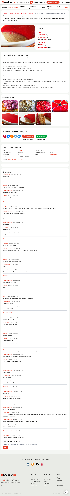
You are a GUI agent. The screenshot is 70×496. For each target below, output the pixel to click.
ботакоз (6, 333)
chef (5, 343)
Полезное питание (48, 477)
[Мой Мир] (19, 136)
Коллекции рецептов (49, 7)
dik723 (5, 195)
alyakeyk (6, 259)
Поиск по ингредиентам (39, 2)
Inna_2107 (6, 386)
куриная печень (41, 31)
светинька (6, 365)
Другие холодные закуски (14, 159)
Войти (5, 447)
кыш (5, 269)
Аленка (9, 485)
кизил (39, 45)
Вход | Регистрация (65, 2)
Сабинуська (7, 396)
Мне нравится (29, 136)
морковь (40, 32)
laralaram (6, 227)
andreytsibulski (7, 301)
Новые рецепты (34, 479)
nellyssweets (7, 174)
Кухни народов (59, 7)
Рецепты (10, 7)
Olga (5, 206)
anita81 (5, 338)
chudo (5, 317)
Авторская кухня (47, 479)
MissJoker (6, 349)
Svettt (5, 179)
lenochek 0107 (7, 375)
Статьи (45, 481)
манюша (6, 243)
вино (46, 39)
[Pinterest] (4, 136)
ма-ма (5, 296)
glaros (5, 285)
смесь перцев (41, 42)
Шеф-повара (47, 483)
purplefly (6, 232)
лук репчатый (41, 34)
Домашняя (20, 150)
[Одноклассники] (12, 136)
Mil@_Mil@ (6, 322)
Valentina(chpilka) (8, 190)
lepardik (6, 275)
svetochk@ (6, 412)
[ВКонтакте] (8, 136)
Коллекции (33, 483)
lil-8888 (5, 254)
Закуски (23, 159)
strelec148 (6, 217)
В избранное (42, 136)
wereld (5, 185)
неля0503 (6, 238)
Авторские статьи (22, 7)
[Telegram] (15, 136)
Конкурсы (42, 7)
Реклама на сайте (57, 493)
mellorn (5, 359)
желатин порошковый (43, 47)
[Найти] (31, 2)
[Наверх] (66, 492)
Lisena (5, 424)
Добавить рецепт (53, 2)
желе (41, 44)
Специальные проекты (32, 7)
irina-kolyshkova (7, 264)
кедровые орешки (42, 37)
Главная (4, 7)
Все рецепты (33, 477)
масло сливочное (42, 35)
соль (39, 40)
